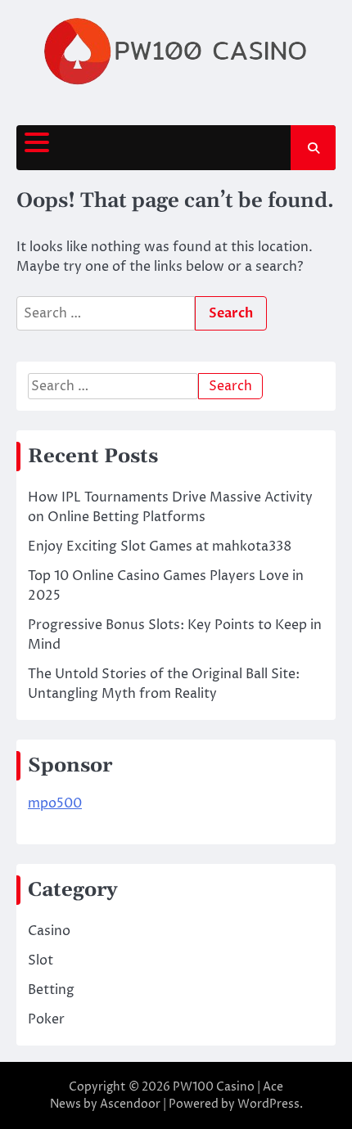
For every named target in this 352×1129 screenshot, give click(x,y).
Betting (51, 990)
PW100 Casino (214, 1087)
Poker (46, 1019)
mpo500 (55, 803)
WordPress (268, 1104)
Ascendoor (130, 1104)
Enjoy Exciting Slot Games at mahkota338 (159, 547)
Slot (40, 960)
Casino (49, 931)
